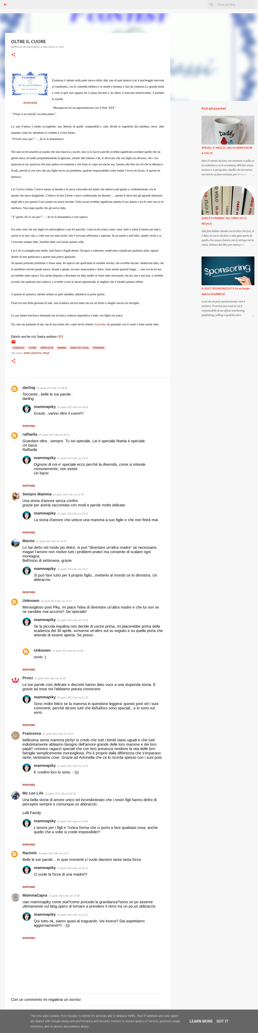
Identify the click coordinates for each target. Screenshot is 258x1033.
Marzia (28, 541)
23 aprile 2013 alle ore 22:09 (72, 821)
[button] (13, 55)
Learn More (201, 1021)
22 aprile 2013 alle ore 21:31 (72, 766)
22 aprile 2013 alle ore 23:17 (53, 853)
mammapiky (45, 407)
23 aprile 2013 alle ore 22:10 (72, 868)
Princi (27, 678)
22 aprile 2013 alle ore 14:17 (72, 569)
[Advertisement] (189, 163)
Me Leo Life (32, 793)
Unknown (30, 601)
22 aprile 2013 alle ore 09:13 (54, 434)
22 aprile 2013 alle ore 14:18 (72, 620)
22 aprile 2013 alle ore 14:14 (72, 458)
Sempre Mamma (37, 494)
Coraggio (18, 348)
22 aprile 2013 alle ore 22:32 (60, 793)
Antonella (30, 103)
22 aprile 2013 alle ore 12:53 (51, 541)
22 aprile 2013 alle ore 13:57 (56, 601)
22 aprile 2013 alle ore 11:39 (68, 494)
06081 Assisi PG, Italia (36, 353)
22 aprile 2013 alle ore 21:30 (72, 697)
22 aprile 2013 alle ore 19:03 (57, 733)
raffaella (29, 434)
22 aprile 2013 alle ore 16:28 (67, 650)
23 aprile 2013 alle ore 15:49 (64, 895)
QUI (60, 336)
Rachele (29, 853)
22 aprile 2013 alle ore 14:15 (72, 513)
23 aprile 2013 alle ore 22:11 (72, 914)
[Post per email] (13, 343)
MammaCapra (34, 895)
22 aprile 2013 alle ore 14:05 (72, 407)
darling (28, 388)
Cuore (32, 348)
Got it (222, 1021)
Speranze (98, 348)
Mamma (61, 348)
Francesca (31, 733)
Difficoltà (47, 348)
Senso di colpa (79, 348)
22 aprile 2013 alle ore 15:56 (50, 678)
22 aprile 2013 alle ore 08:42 (52, 388)
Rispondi (28, 426)
